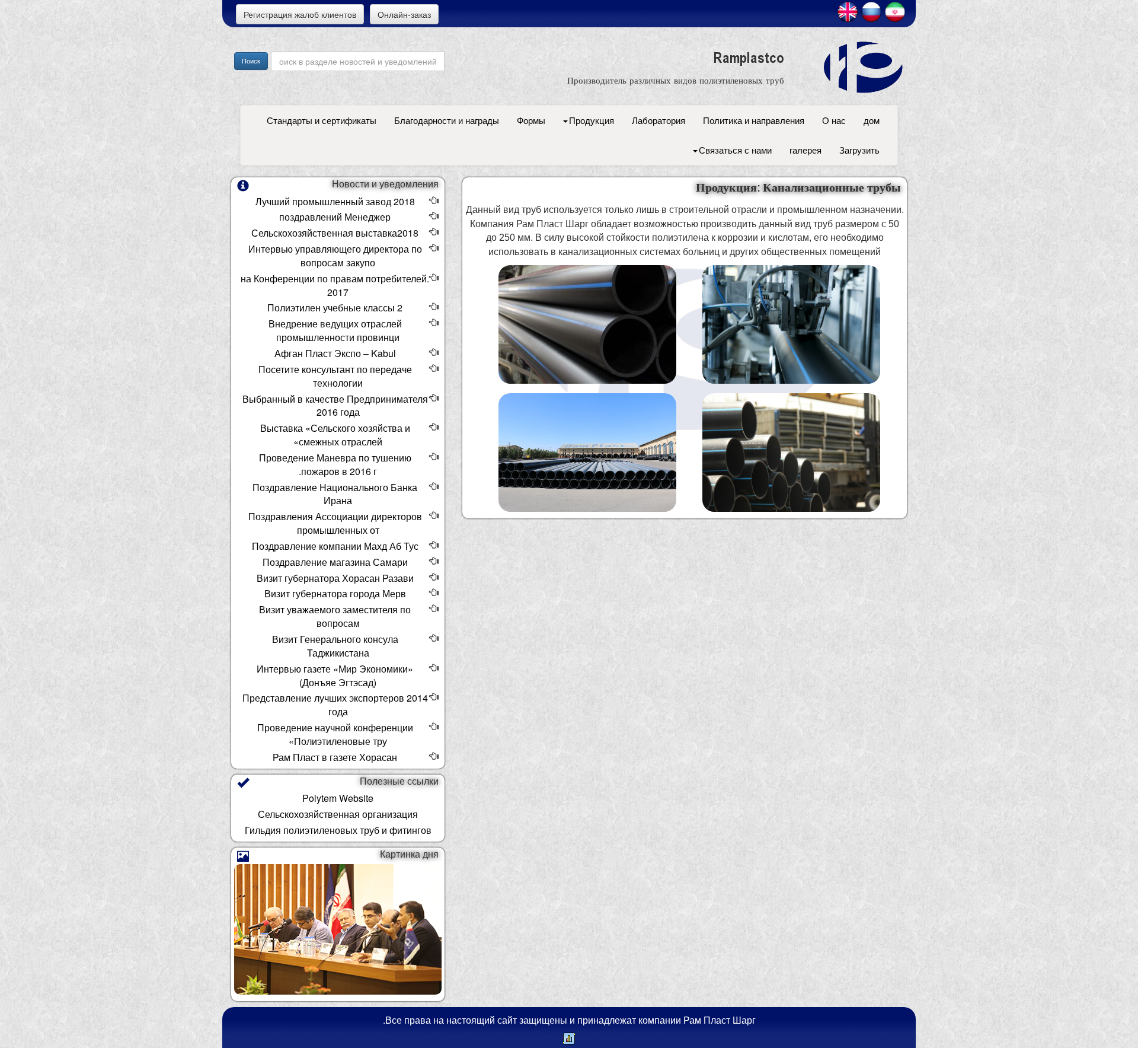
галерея (805, 150)
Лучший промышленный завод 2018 (335, 201)
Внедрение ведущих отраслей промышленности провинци (335, 330)
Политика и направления (753, 120)
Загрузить (859, 150)
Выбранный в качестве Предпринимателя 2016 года (335, 405)
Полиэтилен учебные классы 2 (334, 307)
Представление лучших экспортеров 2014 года (335, 704)
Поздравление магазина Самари (335, 562)
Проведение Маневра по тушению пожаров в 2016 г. (335, 464)
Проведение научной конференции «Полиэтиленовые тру (335, 734)
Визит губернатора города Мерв (335, 593)
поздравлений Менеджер (335, 217)
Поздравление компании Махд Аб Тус (335, 546)
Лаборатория (658, 120)
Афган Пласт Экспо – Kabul (335, 353)
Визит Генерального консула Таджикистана (335, 646)
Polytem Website (337, 798)
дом (872, 120)
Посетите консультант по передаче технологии (335, 376)
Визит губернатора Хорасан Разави (335, 578)
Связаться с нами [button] (735, 150)
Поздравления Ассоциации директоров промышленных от (335, 523)
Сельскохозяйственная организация (338, 814)
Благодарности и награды (446, 120)
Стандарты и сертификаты (321, 120)
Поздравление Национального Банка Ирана (334, 494)
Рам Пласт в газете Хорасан (335, 757)
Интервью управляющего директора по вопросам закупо (335, 255)
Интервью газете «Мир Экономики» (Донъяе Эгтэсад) (335, 675)
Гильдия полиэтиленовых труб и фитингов (338, 830)
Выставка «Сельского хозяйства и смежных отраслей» (335, 434)
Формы (531, 120)
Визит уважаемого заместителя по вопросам (335, 616)
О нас (834, 120)
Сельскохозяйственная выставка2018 (334, 233)
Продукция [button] (591, 120)
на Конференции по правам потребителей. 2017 (335, 285)
